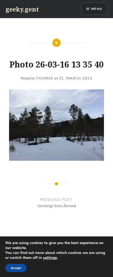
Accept (16, 268)
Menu (96, 9)
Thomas (44, 78)
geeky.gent (22, 9)
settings (50, 257)
